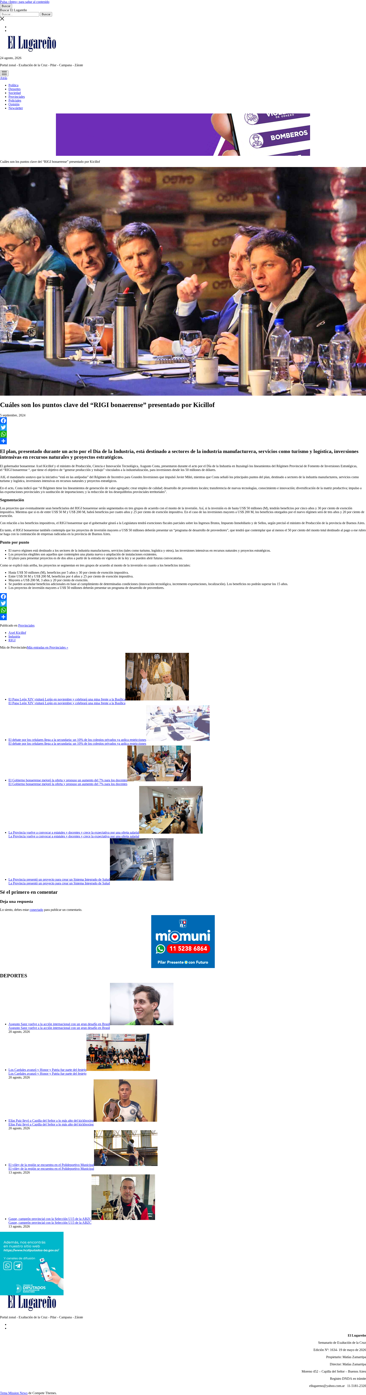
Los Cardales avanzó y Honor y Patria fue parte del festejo (47, 1070)
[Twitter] (183, 427)
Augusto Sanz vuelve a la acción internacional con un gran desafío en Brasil (59, 1024)
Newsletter (15, 108)
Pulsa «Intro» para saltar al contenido (24, 2)
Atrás (3, 78)
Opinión (13, 104)
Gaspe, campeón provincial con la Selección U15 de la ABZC (50, 1219)
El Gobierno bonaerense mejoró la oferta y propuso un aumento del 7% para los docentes (67, 780)
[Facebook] (183, 420)
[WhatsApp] (183, 434)
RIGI (11, 640)
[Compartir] (183, 441)
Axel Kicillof (17, 632)
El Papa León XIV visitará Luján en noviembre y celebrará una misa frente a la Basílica (66, 699)
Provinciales (16, 96)
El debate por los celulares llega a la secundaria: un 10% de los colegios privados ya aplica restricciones (77, 740)
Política (13, 85)
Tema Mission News (14, 1393)
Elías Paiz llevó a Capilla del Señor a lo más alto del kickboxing (51, 1120)
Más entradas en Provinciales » (47, 647)
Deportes (14, 89)
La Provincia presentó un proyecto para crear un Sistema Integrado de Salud (59, 879)
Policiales (14, 100)
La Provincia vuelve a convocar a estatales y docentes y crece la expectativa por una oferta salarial (73, 832)
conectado (36, 910)
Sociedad (14, 93)
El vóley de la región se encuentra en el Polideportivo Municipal (51, 1165)
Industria (14, 636)
